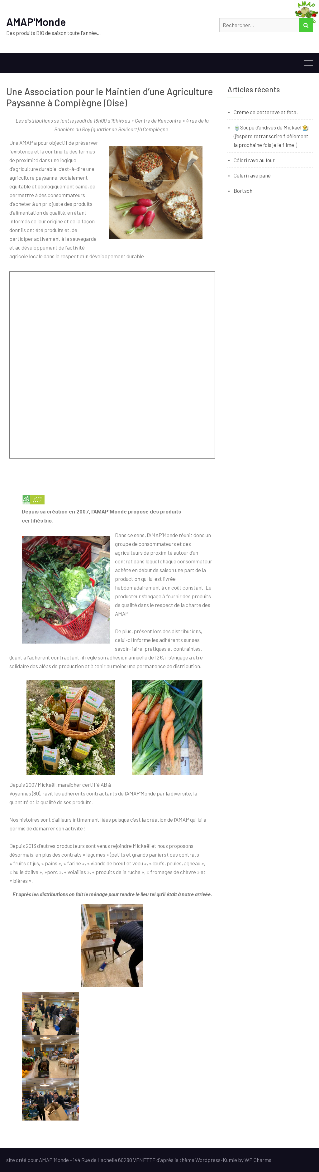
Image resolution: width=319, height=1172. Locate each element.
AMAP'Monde (36, 21)
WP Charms (258, 1160)
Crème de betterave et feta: (266, 112)
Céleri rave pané (252, 175)
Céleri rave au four (254, 160)
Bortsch (243, 190)
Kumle (230, 1160)
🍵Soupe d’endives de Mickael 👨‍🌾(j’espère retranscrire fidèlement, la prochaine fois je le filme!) (272, 136)
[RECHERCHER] (306, 25)
